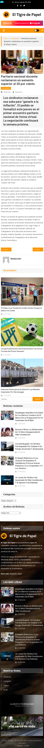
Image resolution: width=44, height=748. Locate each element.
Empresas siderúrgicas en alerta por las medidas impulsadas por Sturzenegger (20, 391)
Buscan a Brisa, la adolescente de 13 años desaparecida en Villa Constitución (29, 432)
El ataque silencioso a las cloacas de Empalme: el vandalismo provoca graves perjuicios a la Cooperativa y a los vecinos (28, 463)
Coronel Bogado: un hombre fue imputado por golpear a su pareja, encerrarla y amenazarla (29, 446)
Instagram (7, 681)
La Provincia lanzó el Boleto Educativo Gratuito (38, 249)
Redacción (18, 92)
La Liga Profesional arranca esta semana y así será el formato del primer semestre (22, 350)
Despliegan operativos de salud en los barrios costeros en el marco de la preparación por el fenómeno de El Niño (29, 417)
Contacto (19, 746)
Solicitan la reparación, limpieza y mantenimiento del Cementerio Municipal (7, 249)
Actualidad (6, 88)
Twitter (6, 685)
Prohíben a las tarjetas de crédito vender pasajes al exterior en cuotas (21, 309)
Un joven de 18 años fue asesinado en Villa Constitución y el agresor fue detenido (29, 480)
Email (6, 690)
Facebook (7, 677)
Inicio (27, 746)
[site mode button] (36, 30)
